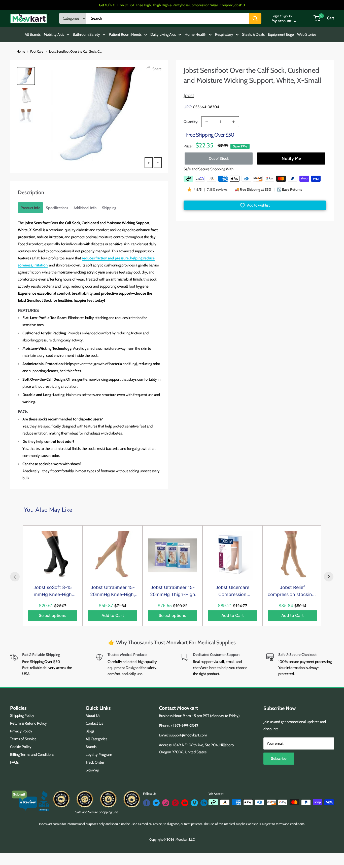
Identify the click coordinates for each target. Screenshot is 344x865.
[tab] (30, 207)
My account (281, 20)
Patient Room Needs (125, 34)
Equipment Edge (281, 34)
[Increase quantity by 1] (233, 121)
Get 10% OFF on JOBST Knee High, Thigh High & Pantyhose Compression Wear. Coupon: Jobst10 (172, 5)
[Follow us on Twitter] (156, 802)
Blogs (90, 731)
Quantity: (191, 122)
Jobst (189, 95)
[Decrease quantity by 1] (206, 121)
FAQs (14, 762)
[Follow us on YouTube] (184, 802)
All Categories (96, 739)
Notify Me (291, 158)
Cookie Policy (20, 746)
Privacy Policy (21, 731)
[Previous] (15, 576)
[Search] (255, 18)
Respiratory (224, 34)
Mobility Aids (54, 34)
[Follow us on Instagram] (165, 802)
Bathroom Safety (86, 34)
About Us (93, 715)
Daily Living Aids (163, 34)
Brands (91, 746)
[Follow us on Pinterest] (175, 802)
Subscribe (279, 758)
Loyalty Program (99, 754)
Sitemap (92, 770)
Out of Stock (219, 158)
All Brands (33, 34)
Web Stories (306, 34)
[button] (255, 205)
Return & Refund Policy (28, 723)
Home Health (195, 34)
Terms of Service (23, 739)
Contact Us (94, 723)
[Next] (328, 576)
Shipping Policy (22, 715)
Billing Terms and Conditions (32, 754)
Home (21, 51)
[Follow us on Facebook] (146, 802)
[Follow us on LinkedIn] (204, 802)
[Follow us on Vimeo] (194, 802)
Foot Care (37, 51)
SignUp (287, 16)
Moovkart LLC (185, 839)
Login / (276, 16)
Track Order (95, 762)
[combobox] (167, 18)
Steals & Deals (253, 34)
